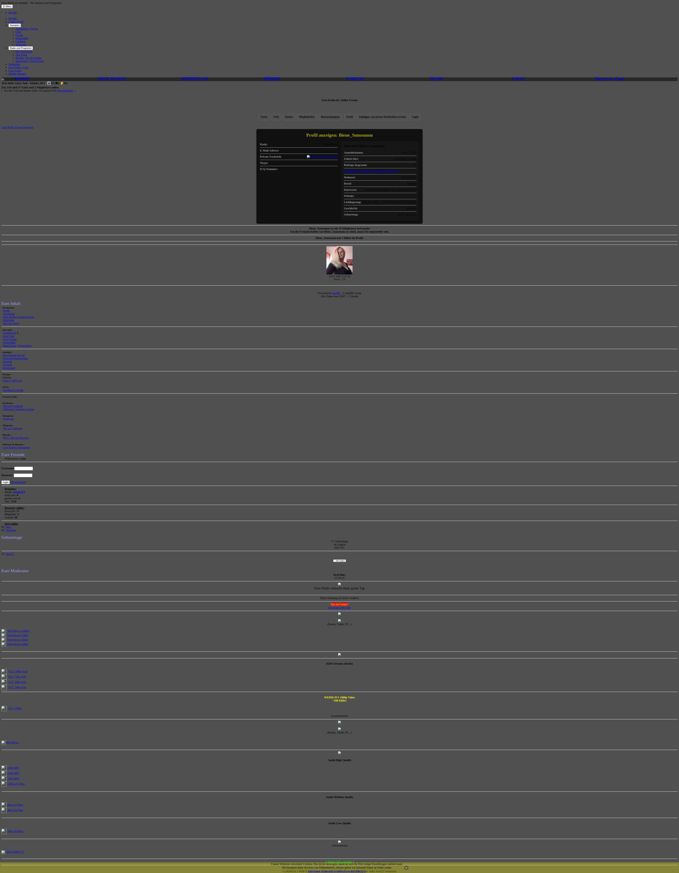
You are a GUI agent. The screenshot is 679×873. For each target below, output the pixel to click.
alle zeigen (339, 561)
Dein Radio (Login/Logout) (18, 317)
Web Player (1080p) (18, 630)
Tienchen (11, 530)
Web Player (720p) (17, 635)
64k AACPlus (15, 804)
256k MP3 (13, 773)
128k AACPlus (16, 783)
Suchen (289, 117)
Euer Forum (9, 339)
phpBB (336, 293)
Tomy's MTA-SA (13, 380)
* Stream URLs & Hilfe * (339, 861)
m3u (24, 671)
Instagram (8, 418)
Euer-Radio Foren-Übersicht (17, 127)
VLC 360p (14, 682)
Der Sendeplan (24, 51)
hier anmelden (65, 90)
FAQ (276, 117)
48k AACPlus (15, 810)
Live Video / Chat (18, 67)
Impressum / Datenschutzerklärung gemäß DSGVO (337, 871)
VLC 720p (14, 676)
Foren (264, 117)
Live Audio (14, 70)
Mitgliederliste (307, 117)
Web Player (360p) (17, 639)
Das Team (21, 54)
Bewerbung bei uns (14, 355)
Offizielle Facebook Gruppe (18, 409)
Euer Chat (8, 336)
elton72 (10, 554)
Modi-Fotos (9, 345)
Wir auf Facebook (13, 406)
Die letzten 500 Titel (339, 607)
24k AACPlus (15, 831)
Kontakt (7, 364)
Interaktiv (14, 25)
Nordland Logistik (13, 390)
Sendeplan (14, 64)
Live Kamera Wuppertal (16, 447)
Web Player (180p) (17, 644)
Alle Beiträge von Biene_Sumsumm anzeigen (370, 171)
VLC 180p (14, 687)
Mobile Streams (17, 73)
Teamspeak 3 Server (27, 28)
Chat (18, 31)
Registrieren (18, 482)
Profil (350, 117)
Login (415, 117)
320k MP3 (13, 767)
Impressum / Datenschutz (30, 61)
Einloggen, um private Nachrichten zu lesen (382, 117)
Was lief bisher (11, 323)
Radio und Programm (20, 48)
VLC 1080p (15, 671)
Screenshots (24, 345)
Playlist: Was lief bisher (29, 57)
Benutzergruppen (330, 117)
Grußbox (21, 41)
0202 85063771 (15, 851)
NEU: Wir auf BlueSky (16, 437)
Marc (8, 527)
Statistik (7, 361)
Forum (19, 35)
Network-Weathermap (15, 358)
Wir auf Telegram (12, 428)
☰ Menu (7, 6)
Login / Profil (16, 21)
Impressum (9, 367)
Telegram (21, 44)
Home (6, 310)
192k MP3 (13, 778)
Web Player (12, 742)
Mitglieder (8, 320)
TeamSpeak (9, 332)
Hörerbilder (22, 38)
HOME (12, 12)
